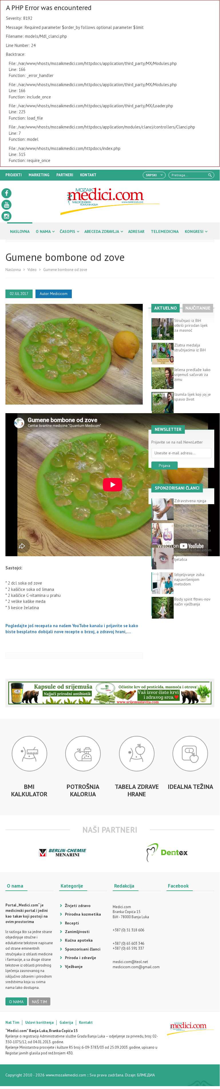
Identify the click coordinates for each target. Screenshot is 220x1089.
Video (32, 269)
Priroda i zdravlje (80, 957)
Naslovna (13, 269)
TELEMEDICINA (165, 231)
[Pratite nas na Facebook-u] (6, 193)
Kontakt (86, 1022)
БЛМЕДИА (146, 1075)
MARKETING (39, 175)
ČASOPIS (67, 231)
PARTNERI (64, 175)
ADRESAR (136, 231)
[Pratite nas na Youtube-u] (6, 205)
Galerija (66, 1022)
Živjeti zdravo (77, 905)
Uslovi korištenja (39, 1022)
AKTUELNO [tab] (165, 308)
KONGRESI (194, 231)
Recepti (72, 923)
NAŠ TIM (39, 1001)
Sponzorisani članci (82, 949)
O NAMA (43, 231)
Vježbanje (74, 966)
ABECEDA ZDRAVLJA (101, 231)
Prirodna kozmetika (83, 914)
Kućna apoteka (79, 940)
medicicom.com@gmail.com (136, 967)
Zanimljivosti (77, 931)
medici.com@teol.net (130, 961)
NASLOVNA (19, 231)
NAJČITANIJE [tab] (197, 308)
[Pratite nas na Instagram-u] (6, 216)
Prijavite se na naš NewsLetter (177, 442)
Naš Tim (12, 1022)
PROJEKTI (13, 175)
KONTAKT (88, 175)
